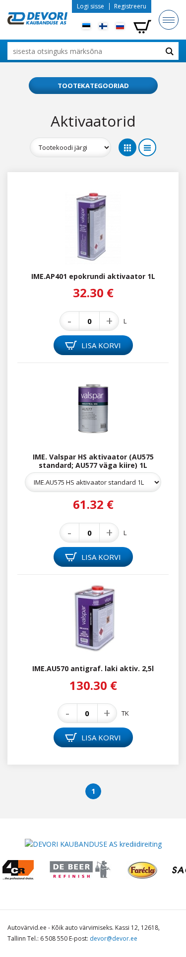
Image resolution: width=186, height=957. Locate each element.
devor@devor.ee (113, 938)
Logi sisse (90, 6)
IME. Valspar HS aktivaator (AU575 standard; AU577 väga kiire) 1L (93, 461)
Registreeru (130, 6)
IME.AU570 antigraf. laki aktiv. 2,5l (93, 668)
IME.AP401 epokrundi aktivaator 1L (93, 276)
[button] (93, 85)
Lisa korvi (100, 345)
